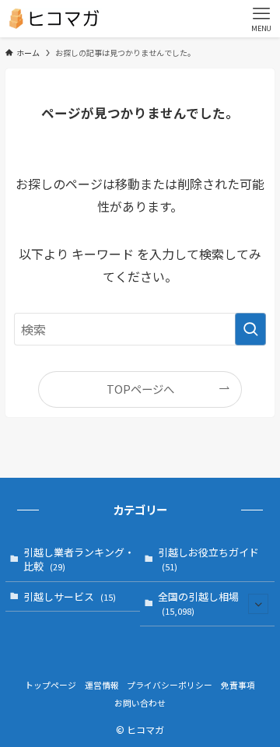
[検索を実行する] (250, 329)
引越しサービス (69, 596)
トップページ (50, 685)
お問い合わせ (140, 702)
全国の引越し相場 (198, 603)
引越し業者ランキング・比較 (79, 559)
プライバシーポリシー (169, 685)
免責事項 (238, 685)
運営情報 (102, 685)
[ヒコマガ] (53, 18)
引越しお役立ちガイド (208, 559)
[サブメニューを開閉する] (258, 604)
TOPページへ (140, 389)
